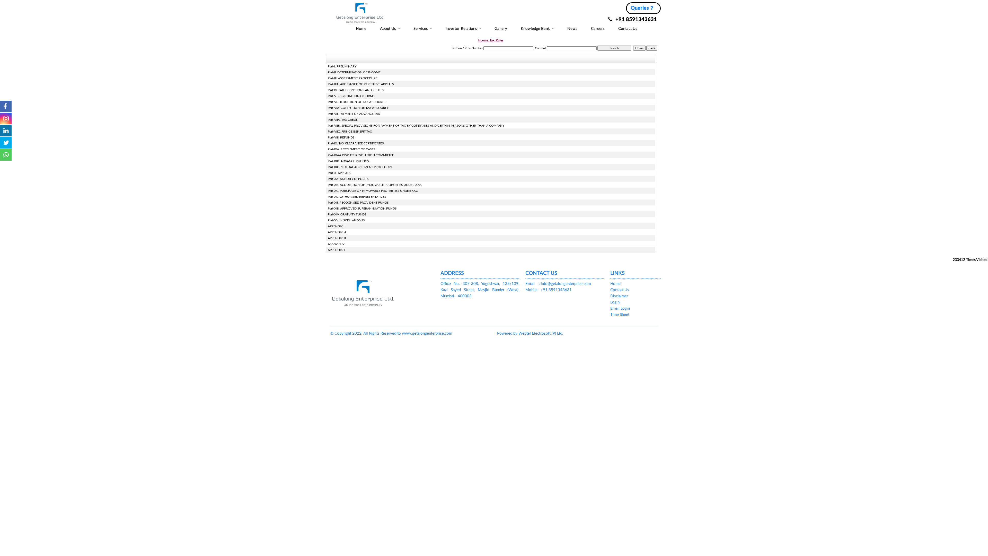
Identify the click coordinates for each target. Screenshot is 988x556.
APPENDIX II (336, 249)
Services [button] (421, 29)
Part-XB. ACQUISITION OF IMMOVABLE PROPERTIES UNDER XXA (374, 184)
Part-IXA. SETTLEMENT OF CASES (351, 149)
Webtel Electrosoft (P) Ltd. (540, 333)
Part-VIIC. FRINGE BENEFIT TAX (350, 131)
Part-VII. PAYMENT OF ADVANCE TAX (354, 113)
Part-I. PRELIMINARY (342, 66)
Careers (598, 29)
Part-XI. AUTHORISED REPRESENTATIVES (357, 196)
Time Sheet (619, 315)
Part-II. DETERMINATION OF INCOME (354, 72)
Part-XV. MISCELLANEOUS (346, 220)
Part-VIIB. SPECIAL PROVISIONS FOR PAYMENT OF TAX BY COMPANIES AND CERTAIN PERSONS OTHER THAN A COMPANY (416, 125)
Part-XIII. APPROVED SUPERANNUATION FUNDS (362, 208)
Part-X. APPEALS (339, 173)
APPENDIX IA (337, 232)
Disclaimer (619, 296)
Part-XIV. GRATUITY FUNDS (347, 214)
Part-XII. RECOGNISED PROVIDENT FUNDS (358, 202)
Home (361, 29)
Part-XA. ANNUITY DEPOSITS (348, 178)
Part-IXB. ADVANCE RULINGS (348, 161)
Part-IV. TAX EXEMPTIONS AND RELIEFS (356, 90)
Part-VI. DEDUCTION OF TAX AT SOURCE (357, 101)
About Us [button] (388, 29)
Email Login (620, 308)
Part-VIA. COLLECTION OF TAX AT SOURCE (358, 107)
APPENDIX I (336, 226)
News (572, 29)
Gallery (501, 29)
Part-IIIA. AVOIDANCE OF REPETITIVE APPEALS (361, 84)
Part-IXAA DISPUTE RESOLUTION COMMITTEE (361, 155)
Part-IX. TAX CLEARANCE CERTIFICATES (356, 143)
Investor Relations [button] (462, 29)
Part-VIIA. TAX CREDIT (343, 119)
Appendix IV (336, 244)
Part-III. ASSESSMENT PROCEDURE (352, 78)
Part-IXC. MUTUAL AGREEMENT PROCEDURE (360, 167)
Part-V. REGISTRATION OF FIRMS (351, 96)
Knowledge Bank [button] (536, 29)
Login (615, 302)
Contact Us (627, 29)
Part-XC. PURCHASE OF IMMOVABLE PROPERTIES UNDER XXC (373, 190)
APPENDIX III (337, 238)
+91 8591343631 (636, 19)
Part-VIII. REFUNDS (341, 137)
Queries (640, 8)
